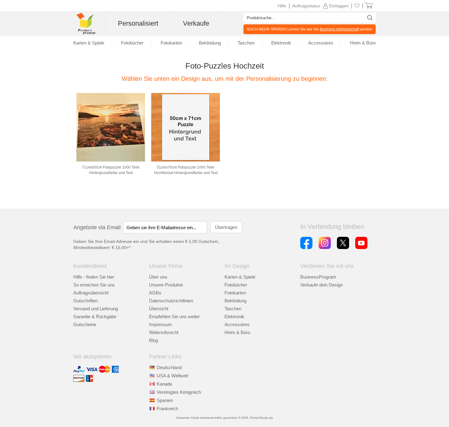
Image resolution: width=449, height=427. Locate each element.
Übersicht (158, 308)
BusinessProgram (318, 276)
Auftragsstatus (306, 5)
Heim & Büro (237, 332)
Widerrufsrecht (163, 332)
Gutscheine (84, 324)
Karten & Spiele (239, 276)
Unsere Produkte (166, 284)
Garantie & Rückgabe (94, 316)
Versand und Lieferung (95, 308)
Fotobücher (235, 284)
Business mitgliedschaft (339, 29)
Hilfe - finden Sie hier (93, 276)
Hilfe (282, 5)
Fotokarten (235, 292)
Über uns (158, 276)
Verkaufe (196, 23)
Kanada (164, 383)
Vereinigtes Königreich (179, 392)
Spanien (165, 400)
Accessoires (237, 324)
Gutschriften (85, 300)
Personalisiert (138, 23)
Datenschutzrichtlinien (171, 300)
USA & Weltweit (172, 375)
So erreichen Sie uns (94, 284)
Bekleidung (235, 300)
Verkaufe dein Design (321, 284)
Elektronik (234, 316)
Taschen (232, 308)
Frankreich (167, 408)
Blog (153, 340)
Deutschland (169, 367)
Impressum (160, 324)
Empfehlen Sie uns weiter (174, 316)
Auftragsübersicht (90, 292)
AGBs (155, 292)
